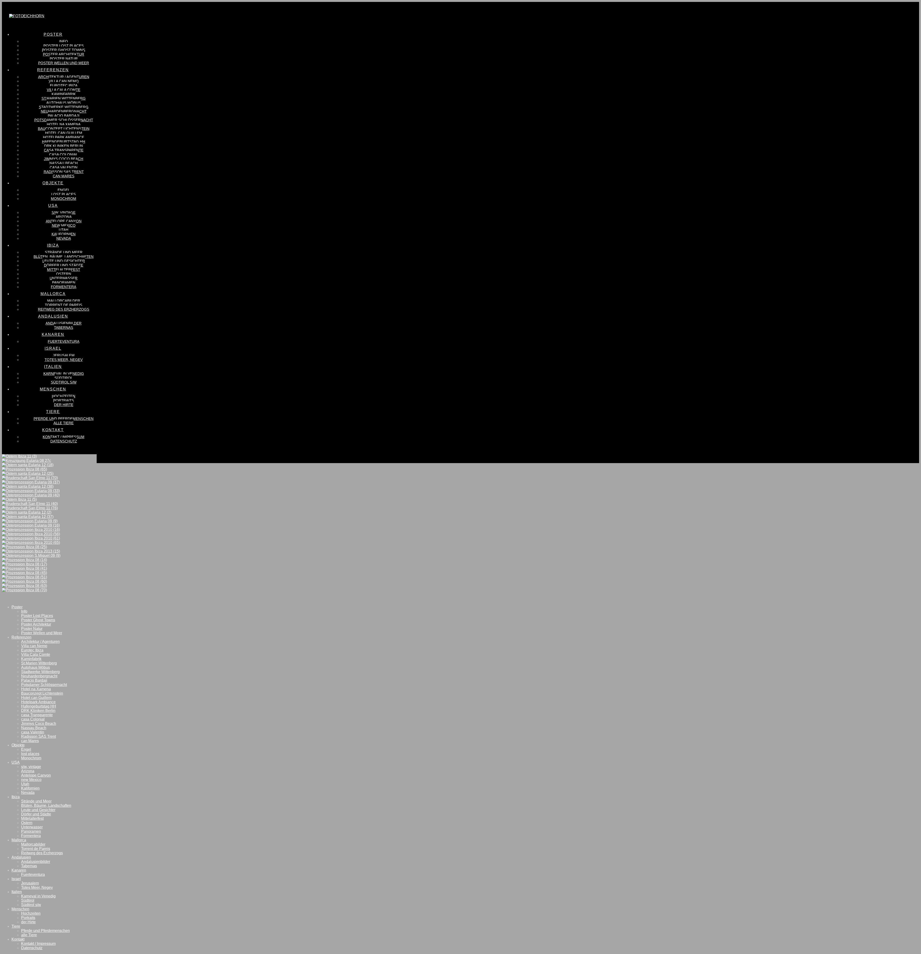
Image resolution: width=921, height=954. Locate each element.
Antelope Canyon (36, 775)
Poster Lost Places (37, 616)
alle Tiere (29, 935)
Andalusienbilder (35, 862)
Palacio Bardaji (34, 680)
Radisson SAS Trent (38, 736)
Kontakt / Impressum (38, 944)
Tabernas (29, 866)
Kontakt (18, 939)
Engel (26, 749)
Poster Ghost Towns (38, 620)
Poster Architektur (36, 624)
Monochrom (31, 758)
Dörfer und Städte (36, 814)
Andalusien (21, 857)
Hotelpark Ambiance (38, 702)
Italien (17, 892)
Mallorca (19, 840)
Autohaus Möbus (35, 667)
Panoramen (31, 831)
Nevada (28, 793)
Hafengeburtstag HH (38, 706)
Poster (17, 607)
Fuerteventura (33, 875)
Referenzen (21, 637)
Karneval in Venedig (38, 896)
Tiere (16, 926)
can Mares (30, 741)
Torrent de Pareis (35, 849)
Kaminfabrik (31, 659)
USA (16, 762)
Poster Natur (31, 629)
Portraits (28, 918)
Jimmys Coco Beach (38, 723)
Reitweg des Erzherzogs (42, 853)
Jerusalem (30, 883)
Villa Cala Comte (35, 654)
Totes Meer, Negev (37, 887)
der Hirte (28, 922)
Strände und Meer (36, 801)
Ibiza (16, 797)
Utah (25, 784)
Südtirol (27, 900)
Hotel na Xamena (36, 689)
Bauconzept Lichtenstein (42, 693)
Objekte (18, 745)
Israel (16, 879)
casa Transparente (37, 715)
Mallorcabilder (33, 844)
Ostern (26, 823)
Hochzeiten (31, 913)
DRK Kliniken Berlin (38, 711)
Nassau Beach (33, 728)
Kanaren (19, 870)
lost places (30, 754)
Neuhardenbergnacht (39, 676)
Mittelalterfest (32, 818)
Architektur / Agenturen (40, 642)
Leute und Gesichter (38, 810)
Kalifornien (30, 788)
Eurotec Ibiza (32, 650)
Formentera (31, 836)
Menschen (20, 909)
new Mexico (31, 780)
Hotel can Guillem (36, 698)
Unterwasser (32, 827)
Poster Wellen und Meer (41, 633)
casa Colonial (33, 719)
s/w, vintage (31, 767)
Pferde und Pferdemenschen (45, 931)
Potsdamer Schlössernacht (44, 685)
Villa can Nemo (34, 646)
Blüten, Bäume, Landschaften (46, 805)
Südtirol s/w (31, 905)
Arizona (27, 771)
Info (24, 611)
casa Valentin (32, 732)
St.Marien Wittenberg (39, 663)
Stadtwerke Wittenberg (40, 672)
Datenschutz (31, 948)
